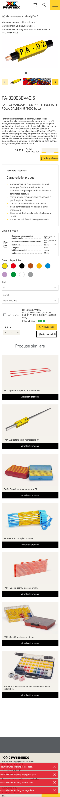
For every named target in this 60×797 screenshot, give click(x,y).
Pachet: (29, 149)
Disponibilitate (28, 321)
